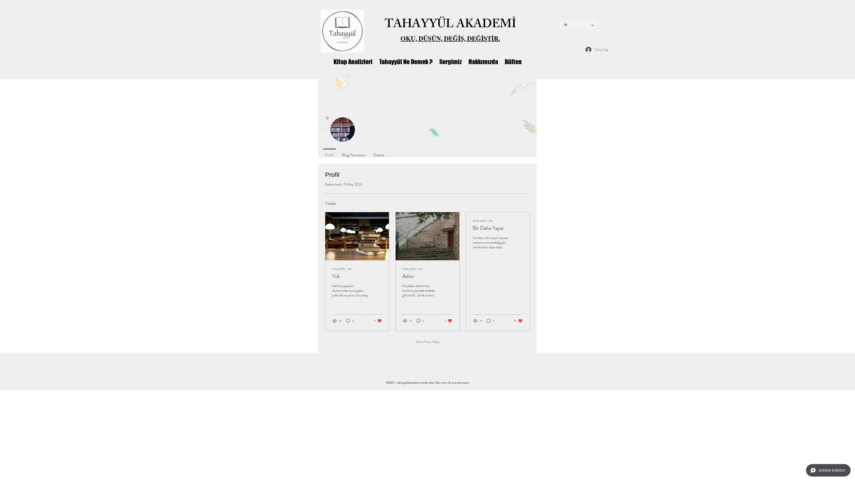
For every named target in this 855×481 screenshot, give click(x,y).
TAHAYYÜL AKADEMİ (450, 25)
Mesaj (495, 138)
